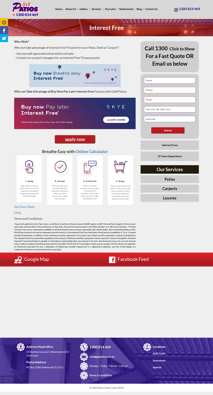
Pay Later (110, 8)
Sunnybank (159, 360)
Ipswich (157, 367)
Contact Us (151, 8)
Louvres (169, 198)
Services (96, 8)
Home (58, 8)
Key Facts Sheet (24, 207)
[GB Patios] (25, 9)
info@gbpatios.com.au (102, 356)
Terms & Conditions (101, 375)
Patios (170, 179)
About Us (70, 8)
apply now (75, 139)
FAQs (17, 213)
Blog (139, 8)
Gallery (84, 8)
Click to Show (182, 48)
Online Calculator (92, 151)
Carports (169, 188)
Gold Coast (159, 353)
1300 (161, 48)
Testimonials (126, 8)
